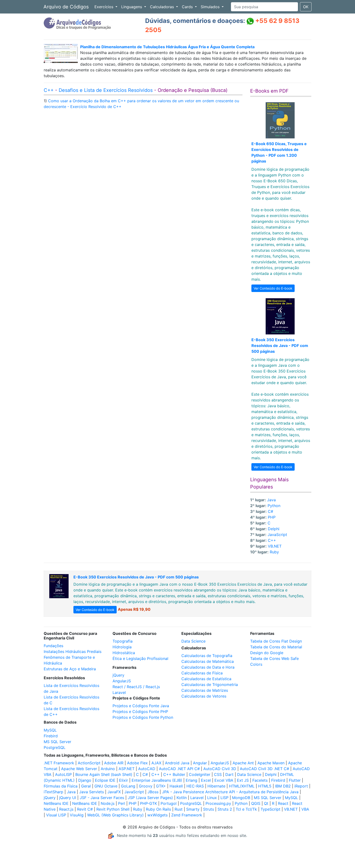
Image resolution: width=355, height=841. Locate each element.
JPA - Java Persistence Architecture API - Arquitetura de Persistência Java (230, 791)
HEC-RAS (195, 786)
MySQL (50, 730)
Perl (121, 803)
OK (305, 6)
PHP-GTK (148, 803)
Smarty (192, 809)
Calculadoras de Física (202, 673)
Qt (266, 803)
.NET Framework (59, 762)
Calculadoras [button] (162, 6)
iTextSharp (53, 791)
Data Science (193, 641)
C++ (49, 90)
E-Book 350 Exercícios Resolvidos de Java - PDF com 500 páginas (279, 345)
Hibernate (216, 786)
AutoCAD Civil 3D (219, 768)
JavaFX (114, 791)
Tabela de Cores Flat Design (276, 641)
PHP (272, 517)
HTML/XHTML (242, 786)
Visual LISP (56, 815)
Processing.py (218, 803)
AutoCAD (146, 768)
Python (274, 505)
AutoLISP (63, 774)
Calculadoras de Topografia (206, 655)
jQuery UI (67, 797)
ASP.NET (127, 768)
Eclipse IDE (105, 780)
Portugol (169, 803)
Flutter (295, 780)
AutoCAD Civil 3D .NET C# (264, 768)
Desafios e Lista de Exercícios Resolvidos (106, 90)
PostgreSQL (54, 747)
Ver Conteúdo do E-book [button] (273, 288)
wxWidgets (157, 815)
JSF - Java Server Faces (102, 797)
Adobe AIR (113, 762)
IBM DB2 (283, 786)
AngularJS (122, 680)
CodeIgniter (199, 774)
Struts (208, 809)
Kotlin (182, 797)
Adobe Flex (137, 762)
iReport (301, 786)
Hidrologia (122, 646)
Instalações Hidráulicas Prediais (72, 651)
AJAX (156, 762)
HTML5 (264, 786)
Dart (229, 774)
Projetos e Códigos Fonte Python (143, 717)
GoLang (128, 786)
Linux (212, 797)
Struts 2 (225, 809)
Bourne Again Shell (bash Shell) (103, 774)
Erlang (191, 780)
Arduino (108, 768)
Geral (86, 786)
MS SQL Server (57, 741)
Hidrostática (124, 652)
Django (84, 780)
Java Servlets (91, 791)
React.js (66, 809)
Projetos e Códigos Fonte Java (141, 705)
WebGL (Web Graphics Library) (115, 815)
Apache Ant (243, 762)
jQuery (118, 675)
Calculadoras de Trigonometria (209, 684)
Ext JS (243, 780)
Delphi (273, 528)
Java (271, 499)
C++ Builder (174, 774)
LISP (224, 797)
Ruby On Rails (158, 809)
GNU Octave (105, 786)
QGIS (255, 803)
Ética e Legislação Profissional (140, 658)
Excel (206, 780)
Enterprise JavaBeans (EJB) (157, 780)
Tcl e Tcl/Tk (246, 809)
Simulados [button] (211, 6)
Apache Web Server (79, 768)
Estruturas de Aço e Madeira (70, 668)
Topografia (123, 641)
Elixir (123, 780)
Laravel (119, 692)
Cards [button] (188, 6)
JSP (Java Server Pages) (150, 797)
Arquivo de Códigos (66, 7)
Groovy (145, 786)
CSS (218, 774)
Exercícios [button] (104, 6)
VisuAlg (77, 815)
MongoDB (241, 797)
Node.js (107, 803)
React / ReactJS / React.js (136, 686)
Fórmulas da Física (61, 786)
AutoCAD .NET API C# (179, 768)
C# (270, 511)
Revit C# (85, 809)
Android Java (177, 762)
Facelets (260, 780)
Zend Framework (186, 815)
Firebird (51, 735)
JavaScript (277, 534)
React (283, 803)
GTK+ (161, 786)
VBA (305, 809)
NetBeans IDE (56, 803)
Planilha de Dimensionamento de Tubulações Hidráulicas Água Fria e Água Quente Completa (167, 46)
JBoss (153, 791)
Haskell (176, 786)
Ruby (274, 551)
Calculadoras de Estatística (206, 678)
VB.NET (275, 546)
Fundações (53, 645)
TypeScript (270, 809)
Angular (200, 762)
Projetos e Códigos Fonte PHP (140, 711)
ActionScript (89, 762)
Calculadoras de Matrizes (204, 690)
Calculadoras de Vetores (203, 696)
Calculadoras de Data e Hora (207, 667)
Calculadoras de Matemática (207, 661)
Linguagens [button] (132, 6)
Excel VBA (223, 780)
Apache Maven (270, 762)
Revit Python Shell (112, 809)
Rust (179, 809)
